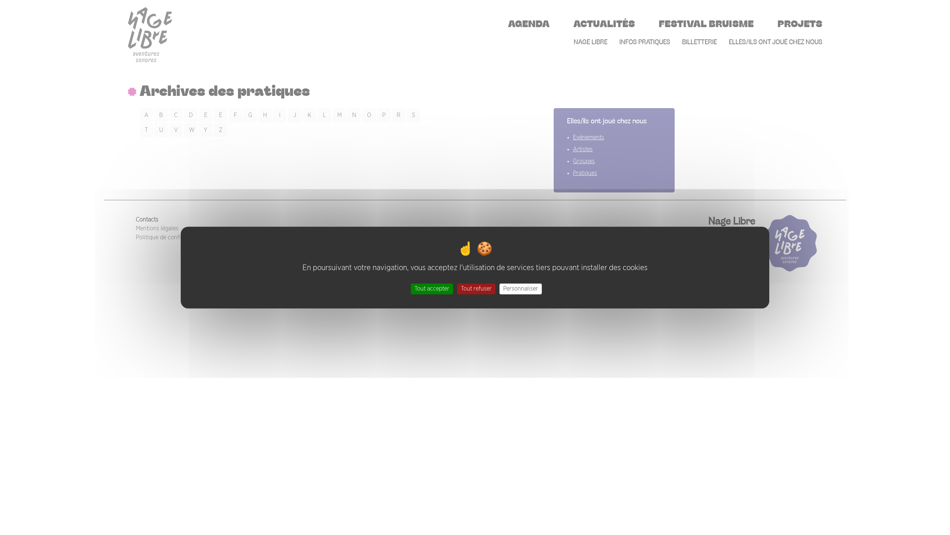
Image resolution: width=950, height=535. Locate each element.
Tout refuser (476, 289)
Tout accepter (432, 289)
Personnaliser (520, 289)
